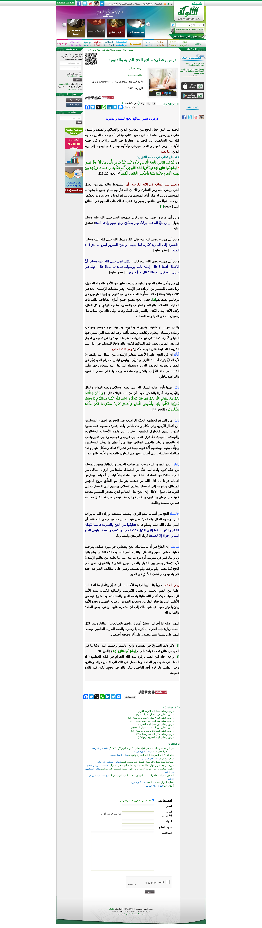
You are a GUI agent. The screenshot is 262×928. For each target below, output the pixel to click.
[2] (154, 299)
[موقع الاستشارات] (135, 43)
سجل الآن (72, 89)
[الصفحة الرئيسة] (171, 5)
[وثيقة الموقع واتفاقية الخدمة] (129, 5)
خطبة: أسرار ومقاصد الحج (161, 782)
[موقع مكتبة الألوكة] (98, 43)
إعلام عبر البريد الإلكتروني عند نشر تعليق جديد (135, 801)
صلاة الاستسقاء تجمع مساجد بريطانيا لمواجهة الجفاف (194, 64)
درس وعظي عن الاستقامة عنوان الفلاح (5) (152, 727)
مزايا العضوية (64, 84)
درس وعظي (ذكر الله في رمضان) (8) (155, 734)
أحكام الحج (168, 785)
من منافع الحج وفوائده (162, 751)
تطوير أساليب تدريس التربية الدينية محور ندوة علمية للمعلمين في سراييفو (137, 768)
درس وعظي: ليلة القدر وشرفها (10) (156, 737)
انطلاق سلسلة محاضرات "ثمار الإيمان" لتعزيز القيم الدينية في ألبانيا (140, 775)
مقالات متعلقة (135, 75)
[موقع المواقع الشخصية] (109, 43)
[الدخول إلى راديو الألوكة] (185, 31)
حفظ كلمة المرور (72, 74)
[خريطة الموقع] (168, 5)
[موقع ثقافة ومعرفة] (173, 43)
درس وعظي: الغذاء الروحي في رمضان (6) (152, 731)
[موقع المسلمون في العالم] (121, 43)
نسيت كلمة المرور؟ (75, 76)
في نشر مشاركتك (74, 100)
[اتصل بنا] (113, 5)
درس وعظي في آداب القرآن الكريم (156, 711)
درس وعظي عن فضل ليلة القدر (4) (156, 724)
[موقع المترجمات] (62, 43)
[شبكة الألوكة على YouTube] (90, 3)
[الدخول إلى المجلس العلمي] (186, 37)
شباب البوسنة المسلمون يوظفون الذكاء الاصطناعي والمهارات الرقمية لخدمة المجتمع (192, 71)
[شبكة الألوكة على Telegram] (102, 3)
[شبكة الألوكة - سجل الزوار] (147, 5)
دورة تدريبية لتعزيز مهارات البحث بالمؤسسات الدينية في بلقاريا (142, 765)
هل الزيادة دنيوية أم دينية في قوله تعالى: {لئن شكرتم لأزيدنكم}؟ (142, 748)
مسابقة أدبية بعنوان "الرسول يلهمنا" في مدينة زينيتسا (147, 762)
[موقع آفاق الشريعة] (184, 43)
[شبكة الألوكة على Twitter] (84, 3)
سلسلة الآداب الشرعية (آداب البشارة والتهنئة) (151, 755)
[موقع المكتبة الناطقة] (87, 43)
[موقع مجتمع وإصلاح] (161, 43)
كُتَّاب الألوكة (192, 49)
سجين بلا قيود (167, 758)
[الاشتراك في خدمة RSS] (165, 5)
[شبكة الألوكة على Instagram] (96, 3)
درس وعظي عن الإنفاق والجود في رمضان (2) (151, 718)
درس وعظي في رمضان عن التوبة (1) (155, 714)
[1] (162, 206)
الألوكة (111, 909)
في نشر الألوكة (74, 104)
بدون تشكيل (131, 102)
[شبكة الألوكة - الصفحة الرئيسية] (158, 5)
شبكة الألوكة (128, 50)
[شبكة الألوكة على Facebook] (79, 3)
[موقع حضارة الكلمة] (148, 43)
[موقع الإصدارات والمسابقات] (75, 43)
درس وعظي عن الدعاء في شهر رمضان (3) (152, 721)
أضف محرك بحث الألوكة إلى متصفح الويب (131, 914)
